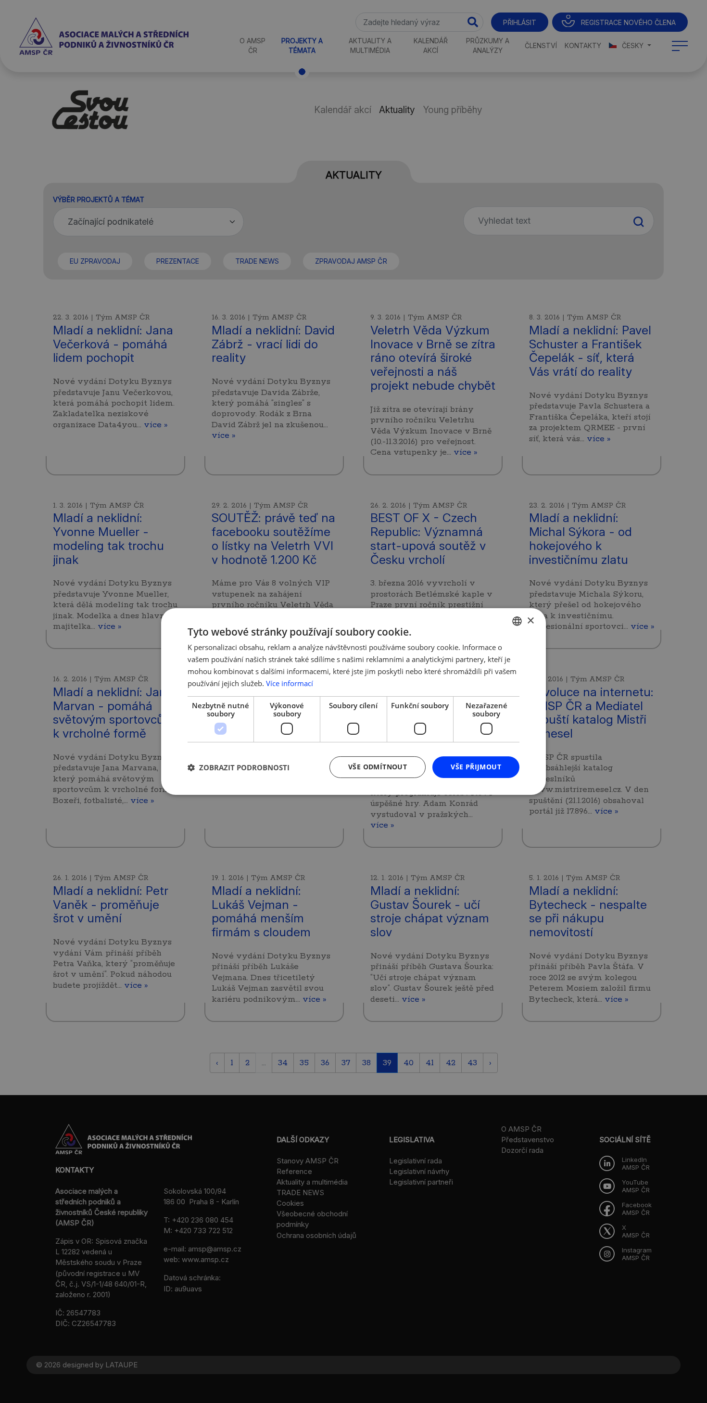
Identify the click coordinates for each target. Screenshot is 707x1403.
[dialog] (353, 701)
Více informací (289, 683)
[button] (239, 767)
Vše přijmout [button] (476, 766)
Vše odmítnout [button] (377, 766)
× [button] (530, 620)
